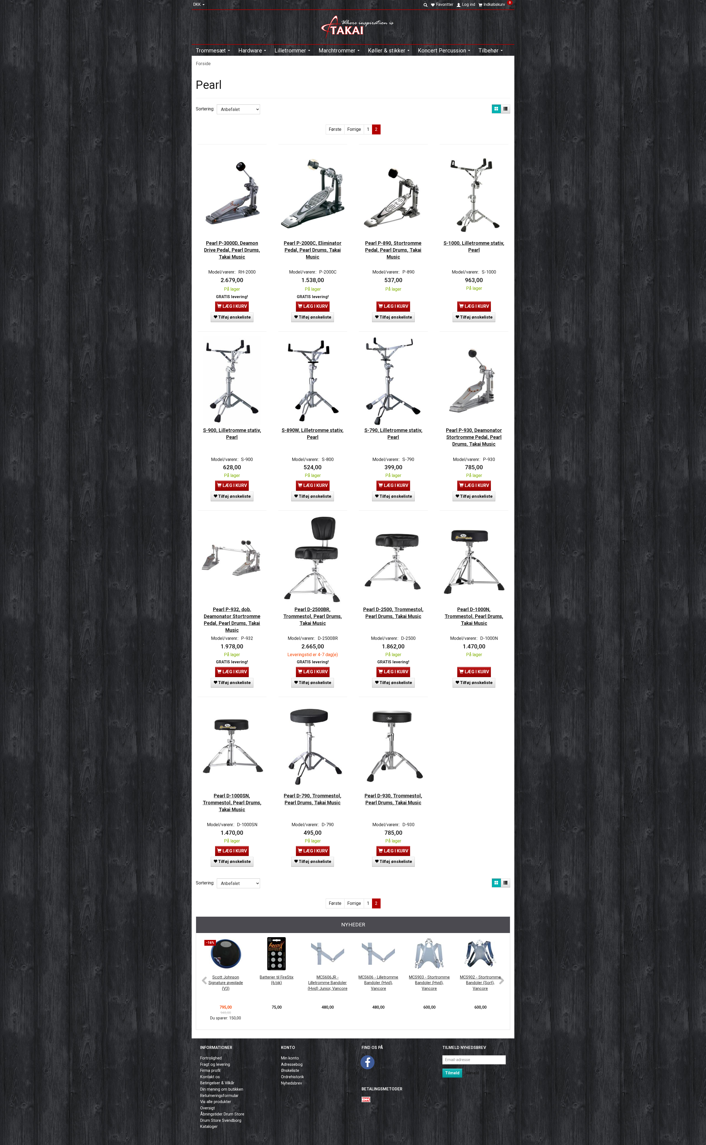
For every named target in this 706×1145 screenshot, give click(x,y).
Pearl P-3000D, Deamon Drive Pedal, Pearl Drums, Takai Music (232, 250)
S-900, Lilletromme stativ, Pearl (232, 434)
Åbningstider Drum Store (222, 1114)
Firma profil (210, 1070)
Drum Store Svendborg (220, 1120)
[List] (505, 108)
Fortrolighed (211, 1058)
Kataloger (209, 1126)
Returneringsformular (219, 1095)
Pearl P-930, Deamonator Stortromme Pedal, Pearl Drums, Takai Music (474, 437)
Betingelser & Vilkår (217, 1083)
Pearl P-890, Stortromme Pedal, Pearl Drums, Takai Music (393, 250)
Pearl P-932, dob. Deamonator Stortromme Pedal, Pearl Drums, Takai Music (232, 620)
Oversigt (207, 1108)
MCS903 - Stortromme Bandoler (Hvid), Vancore (429, 983)
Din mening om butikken (221, 1089)
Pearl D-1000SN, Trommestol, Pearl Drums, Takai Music (232, 802)
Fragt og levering (215, 1064)
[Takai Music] (360, 25)
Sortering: (205, 109)
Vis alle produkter (215, 1101)
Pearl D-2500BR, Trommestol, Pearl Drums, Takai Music (312, 616)
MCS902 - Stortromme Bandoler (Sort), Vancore (480, 983)
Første (335, 129)
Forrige (354, 129)
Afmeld (472, 1073)
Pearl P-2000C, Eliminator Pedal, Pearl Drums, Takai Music (312, 250)
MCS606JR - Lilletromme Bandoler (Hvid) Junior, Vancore (327, 983)
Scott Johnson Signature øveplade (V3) (225, 983)
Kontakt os (210, 1077)
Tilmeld (452, 1073)
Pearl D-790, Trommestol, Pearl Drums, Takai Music (312, 799)
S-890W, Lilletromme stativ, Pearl (313, 434)
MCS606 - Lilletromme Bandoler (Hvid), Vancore (378, 983)
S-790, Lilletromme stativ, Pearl (393, 434)
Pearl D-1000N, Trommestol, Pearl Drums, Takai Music (474, 616)
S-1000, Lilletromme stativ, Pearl (473, 246)
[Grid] (496, 108)
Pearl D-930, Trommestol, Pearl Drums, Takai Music (393, 799)
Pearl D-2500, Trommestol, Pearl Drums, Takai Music (393, 613)
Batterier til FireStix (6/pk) (276, 980)
